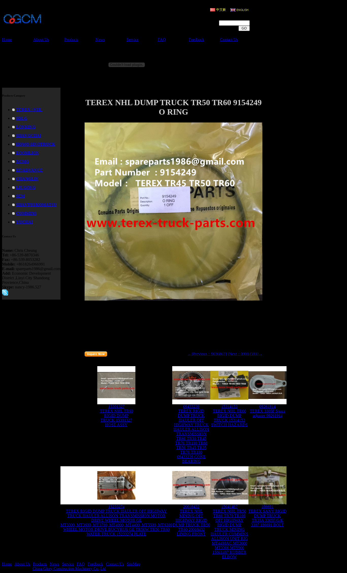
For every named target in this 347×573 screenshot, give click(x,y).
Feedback (196, 39)
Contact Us (229, 39)
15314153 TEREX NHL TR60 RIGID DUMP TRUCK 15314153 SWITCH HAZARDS (229, 415)
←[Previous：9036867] (207, 354)
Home (7, 39)
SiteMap (133, 564)
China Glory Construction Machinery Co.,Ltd (69, 568)
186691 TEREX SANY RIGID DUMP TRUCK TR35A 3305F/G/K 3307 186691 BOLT (267, 515)
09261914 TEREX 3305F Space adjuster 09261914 (267, 411)
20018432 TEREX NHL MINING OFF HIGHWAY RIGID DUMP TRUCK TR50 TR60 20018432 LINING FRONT (191, 520)
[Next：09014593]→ (245, 354)
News (100, 39)
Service (132, 39)
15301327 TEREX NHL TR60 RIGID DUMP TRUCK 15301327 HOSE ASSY (116, 415)
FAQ (162, 39)
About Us (41, 39)
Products (71, 39)
